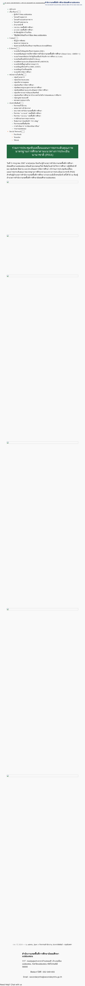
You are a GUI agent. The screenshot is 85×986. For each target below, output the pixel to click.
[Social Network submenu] (23, 131)
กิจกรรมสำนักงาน (45, 944)
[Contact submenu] (16, 38)
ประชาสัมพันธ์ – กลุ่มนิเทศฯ (62, 944)
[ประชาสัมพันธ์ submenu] (21, 103)
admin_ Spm (32, 944)
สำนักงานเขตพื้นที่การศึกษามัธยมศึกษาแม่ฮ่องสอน (62, 2)
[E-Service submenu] (17, 48)
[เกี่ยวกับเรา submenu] (19, 12)
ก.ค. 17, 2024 (18, 944)
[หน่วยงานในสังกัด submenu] (24, 75)
